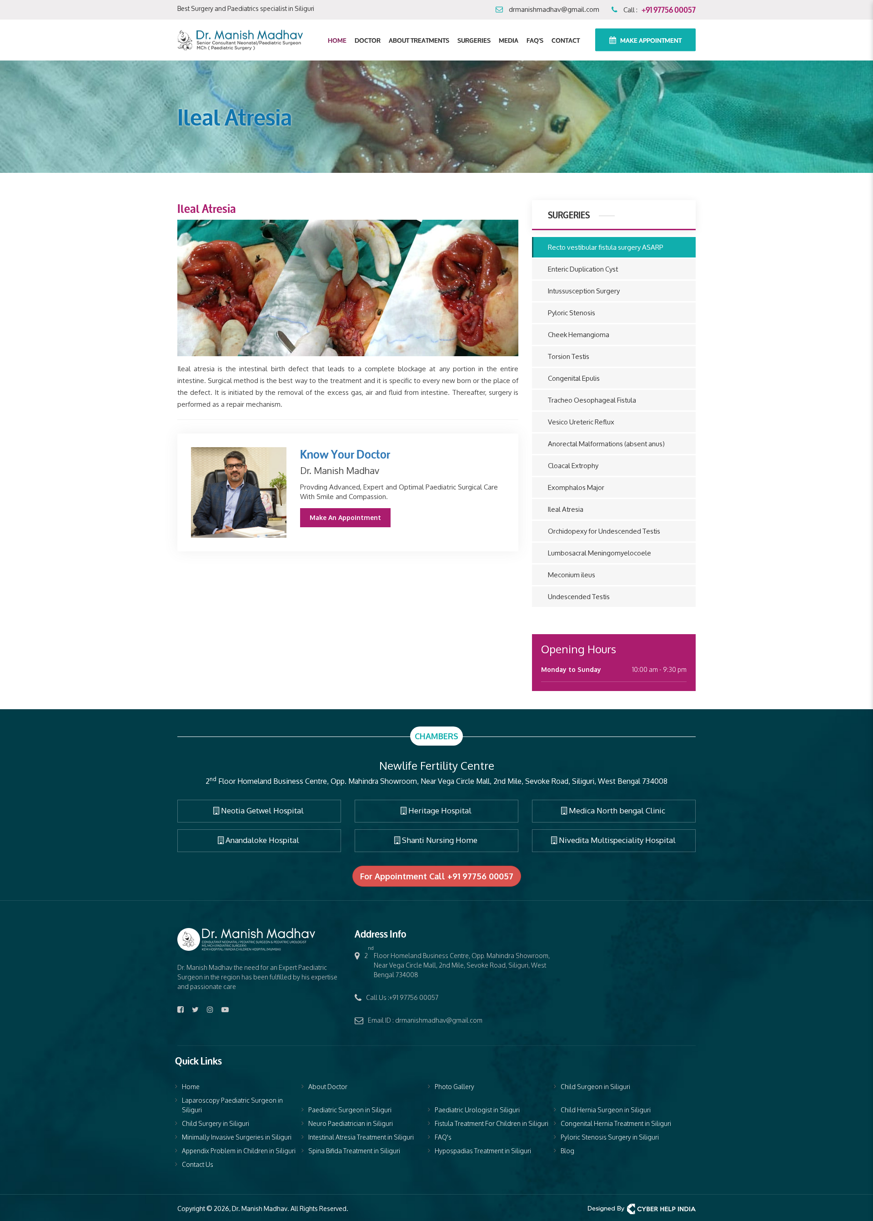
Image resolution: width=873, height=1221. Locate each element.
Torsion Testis (568, 356)
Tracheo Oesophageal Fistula (592, 400)
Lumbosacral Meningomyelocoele (599, 553)
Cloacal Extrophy (573, 466)
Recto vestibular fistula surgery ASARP (605, 247)
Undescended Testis (579, 597)
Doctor (368, 40)
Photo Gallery (454, 1086)
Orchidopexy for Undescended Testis (604, 531)
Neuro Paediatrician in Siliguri (350, 1123)
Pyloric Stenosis (571, 313)
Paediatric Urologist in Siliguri (477, 1110)
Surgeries (474, 40)
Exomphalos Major (576, 487)
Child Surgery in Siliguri (215, 1123)
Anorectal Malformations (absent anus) (606, 444)
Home (337, 40)
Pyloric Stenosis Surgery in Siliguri (610, 1137)
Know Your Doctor (345, 453)
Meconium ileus (571, 575)
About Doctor (327, 1086)
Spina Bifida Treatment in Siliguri (354, 1151)
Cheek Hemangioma (578, 335)
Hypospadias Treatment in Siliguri (483, 1151)
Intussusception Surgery (584, 291)
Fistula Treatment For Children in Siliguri (491, 1123)
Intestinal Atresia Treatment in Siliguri (361, 1137)
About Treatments (419, 40)
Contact (566, 40)
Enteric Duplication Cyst (583, 269)
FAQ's (535, 40)
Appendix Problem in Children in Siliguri (239, 1151)
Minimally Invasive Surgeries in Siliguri (236, 1137)
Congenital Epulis (574, 378)
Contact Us (197, 1164)
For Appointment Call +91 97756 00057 (436, 876)
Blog (567, 1151)
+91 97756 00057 (669, 9)
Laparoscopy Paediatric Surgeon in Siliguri (232, 1105)
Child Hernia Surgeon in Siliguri (606, 1110)
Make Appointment (650, 40)
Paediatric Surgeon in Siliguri (349, 1110)
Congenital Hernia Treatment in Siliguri (616, 1123)
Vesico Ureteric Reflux (581, 422)
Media (508, 40)
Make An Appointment (345, 517)
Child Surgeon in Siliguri (595, 1086)
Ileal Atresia (565, 509)
